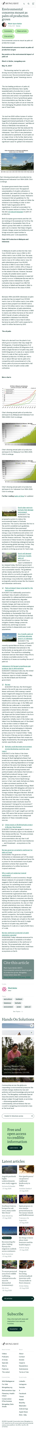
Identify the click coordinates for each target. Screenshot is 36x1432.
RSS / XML (23, 1415)
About (21, 1354)
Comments (8, 31)
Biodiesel (19, 999)
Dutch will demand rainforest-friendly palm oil (24, 556)
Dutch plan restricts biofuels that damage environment (25, 510)
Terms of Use (24, 1372)
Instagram (22, 1384)
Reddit (21, 1400)
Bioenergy (7, 1003)
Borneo (18, 26)
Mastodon (22, 1406)
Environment (8, 1007)
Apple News (23, 1412)
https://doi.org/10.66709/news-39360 (17, 977)
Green (19, 1007)
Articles (5, 1360)
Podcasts (5, 1357)
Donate (21, 1360)
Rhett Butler (12, 988)
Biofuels (18, 1003)
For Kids (5, 1384)
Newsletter (14, 1329)
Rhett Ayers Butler (15, 24)
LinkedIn (22, 1381)
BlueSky (22, 1403)
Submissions (23, 1369)
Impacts (22, 1363)
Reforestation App (8, 1390)
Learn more (14, 1148)
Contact (22, 1357)
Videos (4, 1354)
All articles (8, 1298)
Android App (23, 1409)
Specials (5, 1363)
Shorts (4, 1366)
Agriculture (8, 999)
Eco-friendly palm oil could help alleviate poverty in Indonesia (25, 636)
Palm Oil (28, 1007)
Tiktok (21, 1397)
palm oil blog (19, 496)
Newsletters (23, 1366)
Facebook (22, 1393)
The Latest (6, 1372)
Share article (21, 31)
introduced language (15, 212)
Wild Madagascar (8, 1381)
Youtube (22, 1387)
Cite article (8, 36)
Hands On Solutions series (13, 1116)
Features (5, 1369)
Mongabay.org (7, 1387)
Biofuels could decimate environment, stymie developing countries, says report (17, 749)
